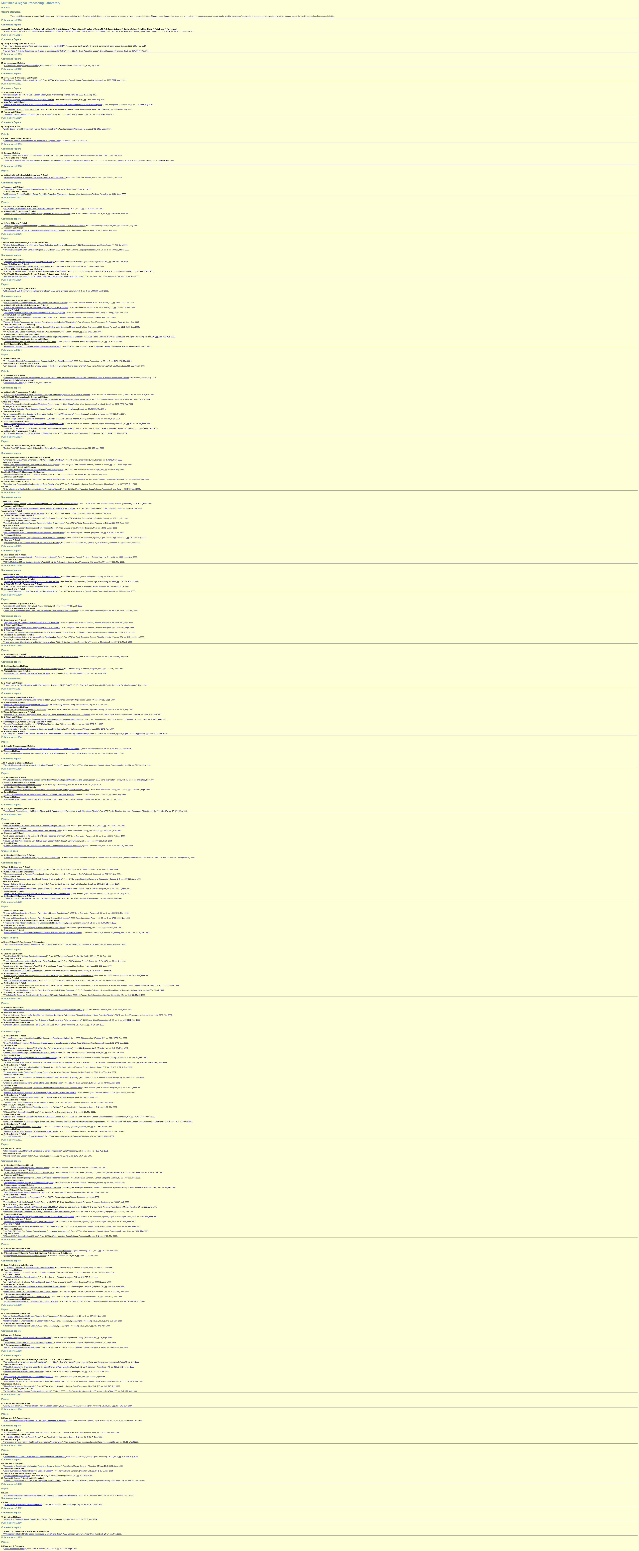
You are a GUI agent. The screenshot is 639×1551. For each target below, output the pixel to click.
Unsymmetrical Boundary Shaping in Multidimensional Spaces (28, 1183)
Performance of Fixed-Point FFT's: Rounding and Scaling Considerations (33, 1442)
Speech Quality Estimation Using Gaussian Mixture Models (27, 409)
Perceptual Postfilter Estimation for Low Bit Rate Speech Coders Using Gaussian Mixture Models (43, 327)
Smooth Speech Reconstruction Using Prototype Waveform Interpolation (33, 961)
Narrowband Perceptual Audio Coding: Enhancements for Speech (30, 557)
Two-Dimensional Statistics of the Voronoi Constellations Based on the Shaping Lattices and (44, 1010)
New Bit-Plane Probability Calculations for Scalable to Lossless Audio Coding (34, 51)
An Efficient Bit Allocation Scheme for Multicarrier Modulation (28, 433)
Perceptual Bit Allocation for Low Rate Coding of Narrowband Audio (30, 591)
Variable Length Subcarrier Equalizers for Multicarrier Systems (29, 419)
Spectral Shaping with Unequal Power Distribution (23, 1136)
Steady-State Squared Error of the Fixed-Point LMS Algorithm (28, 209)
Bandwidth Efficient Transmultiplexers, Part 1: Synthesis (26, 1025)
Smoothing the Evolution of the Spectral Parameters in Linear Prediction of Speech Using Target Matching (46, 734)
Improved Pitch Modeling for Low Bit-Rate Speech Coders (27, 673)
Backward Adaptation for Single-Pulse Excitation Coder (26, 1072)
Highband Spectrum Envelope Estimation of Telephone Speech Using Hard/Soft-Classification (41, 404)
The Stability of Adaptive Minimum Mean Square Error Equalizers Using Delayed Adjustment (40, 1495)
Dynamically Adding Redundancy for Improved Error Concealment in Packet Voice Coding (40, 322)
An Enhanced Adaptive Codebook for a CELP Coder (25, 869)
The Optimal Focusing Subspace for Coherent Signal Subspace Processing (34, 753)
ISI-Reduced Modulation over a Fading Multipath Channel (27, 1067)
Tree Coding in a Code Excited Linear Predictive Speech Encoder (30, 1432)
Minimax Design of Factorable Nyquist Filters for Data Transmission (31, 1316)
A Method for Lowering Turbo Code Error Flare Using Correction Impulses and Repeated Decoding (43, 276)
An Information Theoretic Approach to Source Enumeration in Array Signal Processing (38, 361)
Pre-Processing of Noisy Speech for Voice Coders (24, 513)
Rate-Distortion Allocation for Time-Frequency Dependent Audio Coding (32, 346)
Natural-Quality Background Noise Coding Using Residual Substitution (32, 627)
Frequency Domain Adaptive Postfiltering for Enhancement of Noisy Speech (34, 923)
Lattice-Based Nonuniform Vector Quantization (22, 1127)
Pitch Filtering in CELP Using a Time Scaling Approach (25, 956)
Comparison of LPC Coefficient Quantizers (21, 1277)
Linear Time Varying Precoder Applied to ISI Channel (25, 709)
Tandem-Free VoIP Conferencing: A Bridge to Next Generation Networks (33, 448)
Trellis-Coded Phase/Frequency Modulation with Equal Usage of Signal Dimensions (37, 1043)
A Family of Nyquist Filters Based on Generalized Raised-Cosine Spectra (33, 669)
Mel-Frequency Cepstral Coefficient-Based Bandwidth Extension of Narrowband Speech (39, 194)
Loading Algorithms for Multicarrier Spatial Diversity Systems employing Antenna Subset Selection (43, 337)
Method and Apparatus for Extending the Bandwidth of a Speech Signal (32, 141)
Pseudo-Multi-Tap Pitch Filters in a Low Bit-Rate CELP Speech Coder (31, 841)
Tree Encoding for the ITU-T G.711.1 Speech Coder (25, 95)
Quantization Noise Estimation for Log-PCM (21, 114)
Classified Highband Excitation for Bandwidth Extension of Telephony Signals (34, 312)
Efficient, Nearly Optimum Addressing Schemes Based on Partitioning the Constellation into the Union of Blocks (48, 976)
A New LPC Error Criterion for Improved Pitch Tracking (26, 705)
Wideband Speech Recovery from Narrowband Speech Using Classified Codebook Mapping (41, 504)
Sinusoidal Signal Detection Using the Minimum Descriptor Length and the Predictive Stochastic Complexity (47, 714)
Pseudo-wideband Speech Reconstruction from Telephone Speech (30, 528)
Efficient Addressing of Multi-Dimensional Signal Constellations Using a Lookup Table (37, 889)
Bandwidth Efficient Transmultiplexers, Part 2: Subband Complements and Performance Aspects (42, 1020)
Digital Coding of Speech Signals (17, 1476)
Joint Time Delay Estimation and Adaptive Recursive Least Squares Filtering (34, 928)
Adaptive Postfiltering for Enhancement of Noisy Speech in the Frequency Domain (37, 1212)
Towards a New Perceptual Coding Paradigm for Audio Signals (29, 484)
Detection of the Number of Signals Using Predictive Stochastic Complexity (34, 1117)
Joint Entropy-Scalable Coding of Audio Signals (22, 80)
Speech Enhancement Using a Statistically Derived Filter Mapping (30, 1053)
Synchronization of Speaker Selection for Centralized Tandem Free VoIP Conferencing (38, 414)
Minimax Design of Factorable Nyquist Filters (22, 1347)
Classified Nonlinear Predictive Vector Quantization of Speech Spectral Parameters (37, 765)
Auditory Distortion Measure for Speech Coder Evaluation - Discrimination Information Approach (42, 846)
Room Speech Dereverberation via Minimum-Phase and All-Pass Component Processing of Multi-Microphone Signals (51, 811)
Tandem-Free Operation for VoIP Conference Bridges (25, 474)
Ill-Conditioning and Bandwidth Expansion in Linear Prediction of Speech (32, 489)
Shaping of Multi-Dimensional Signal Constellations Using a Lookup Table (33, 1083)
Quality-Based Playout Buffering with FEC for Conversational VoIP (30, 129)
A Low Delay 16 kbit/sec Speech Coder (19, 1386)
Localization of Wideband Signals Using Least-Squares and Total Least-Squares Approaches (41, 611)
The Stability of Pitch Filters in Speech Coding (22, 1437)
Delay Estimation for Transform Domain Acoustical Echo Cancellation (31, 622)
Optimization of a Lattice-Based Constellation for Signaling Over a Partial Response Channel (41, 657)
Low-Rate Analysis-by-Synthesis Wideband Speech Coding (27, 1282)
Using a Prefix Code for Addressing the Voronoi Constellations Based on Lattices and (41, 1077)
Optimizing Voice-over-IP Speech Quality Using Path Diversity (29, 262)
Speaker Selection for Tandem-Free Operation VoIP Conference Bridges (33, 518)
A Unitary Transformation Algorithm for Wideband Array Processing (30, 1058)
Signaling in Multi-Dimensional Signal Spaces (21, 1097)
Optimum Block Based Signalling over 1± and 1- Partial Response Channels (36, 1178)
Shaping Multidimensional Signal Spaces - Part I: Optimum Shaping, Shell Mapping (36, 918)
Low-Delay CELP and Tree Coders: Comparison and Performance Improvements (36, 1231)
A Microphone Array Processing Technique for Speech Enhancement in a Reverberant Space (41, 749)
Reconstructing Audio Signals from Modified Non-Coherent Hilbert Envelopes (34, 230)
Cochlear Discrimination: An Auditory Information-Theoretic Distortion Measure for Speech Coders (43, 1088)
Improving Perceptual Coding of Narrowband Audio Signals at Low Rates (33, 637)
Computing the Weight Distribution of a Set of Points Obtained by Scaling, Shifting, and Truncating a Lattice (46, 790)
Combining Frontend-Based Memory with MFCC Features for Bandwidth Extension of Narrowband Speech (47, 160)
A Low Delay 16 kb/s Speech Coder (18, 1156)
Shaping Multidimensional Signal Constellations (22, 1197)
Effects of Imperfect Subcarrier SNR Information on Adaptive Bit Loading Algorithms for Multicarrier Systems (47, 394)
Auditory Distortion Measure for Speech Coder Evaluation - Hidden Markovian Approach (39, 794)
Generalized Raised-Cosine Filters (18, 606)
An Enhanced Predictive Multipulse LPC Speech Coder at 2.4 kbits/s (31, 1207)
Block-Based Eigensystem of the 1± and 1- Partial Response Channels (34, 836)
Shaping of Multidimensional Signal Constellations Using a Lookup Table (32, 831)
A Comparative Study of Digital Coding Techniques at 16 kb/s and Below (32, 1534)
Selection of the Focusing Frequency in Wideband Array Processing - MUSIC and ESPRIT (40, 1092)
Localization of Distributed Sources (18, 966)
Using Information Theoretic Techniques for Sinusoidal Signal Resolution (33, 729)
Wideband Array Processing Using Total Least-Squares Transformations (33, 879)
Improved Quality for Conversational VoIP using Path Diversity (29, 100)
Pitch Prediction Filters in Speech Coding (20, 1326)
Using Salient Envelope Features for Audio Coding (24, 189)
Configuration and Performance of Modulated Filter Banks (27, 1297)
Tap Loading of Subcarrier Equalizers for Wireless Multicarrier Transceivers (34, 177)
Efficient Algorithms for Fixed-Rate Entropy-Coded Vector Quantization (32, 857)
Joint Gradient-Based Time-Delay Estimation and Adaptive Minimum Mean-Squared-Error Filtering (43, 932)
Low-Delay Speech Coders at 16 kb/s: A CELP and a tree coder (29, 1272)
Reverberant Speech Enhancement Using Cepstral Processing (29, 1222)
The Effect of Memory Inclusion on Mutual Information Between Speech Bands (35, 271)
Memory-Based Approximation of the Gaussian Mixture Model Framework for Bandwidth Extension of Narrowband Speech (53, 105)
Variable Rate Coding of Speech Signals (20, 1519)
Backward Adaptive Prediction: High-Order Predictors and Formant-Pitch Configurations (39, 1217)
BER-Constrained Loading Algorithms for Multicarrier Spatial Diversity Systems (35, 303)
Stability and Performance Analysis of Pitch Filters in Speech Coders (31, 1406)
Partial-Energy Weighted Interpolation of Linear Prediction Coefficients (32, 577)
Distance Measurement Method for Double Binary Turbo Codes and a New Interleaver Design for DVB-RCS (47, 399)
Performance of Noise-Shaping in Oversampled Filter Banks (28, 317)
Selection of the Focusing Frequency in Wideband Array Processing (31, 1131)
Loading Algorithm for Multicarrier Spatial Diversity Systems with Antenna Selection (37, 214)
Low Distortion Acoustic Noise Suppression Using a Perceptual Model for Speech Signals (39, 508)
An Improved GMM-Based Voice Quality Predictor (24, 332)
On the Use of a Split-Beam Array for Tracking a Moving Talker (29, 1172)
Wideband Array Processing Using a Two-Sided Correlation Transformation (34, 799)
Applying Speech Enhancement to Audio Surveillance (25, 1256)
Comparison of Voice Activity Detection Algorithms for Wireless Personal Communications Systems (43, 719)
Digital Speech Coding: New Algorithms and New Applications (28, 1342)
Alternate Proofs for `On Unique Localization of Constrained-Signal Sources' (34, 826)
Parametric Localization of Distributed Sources (22, 785)
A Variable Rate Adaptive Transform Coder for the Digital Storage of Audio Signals (36, 1367)
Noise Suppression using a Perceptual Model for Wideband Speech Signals (34, 533)
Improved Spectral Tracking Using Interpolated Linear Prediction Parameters (34, 538)
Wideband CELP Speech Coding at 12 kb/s (21, 1112)
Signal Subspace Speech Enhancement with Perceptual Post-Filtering (32, 542)
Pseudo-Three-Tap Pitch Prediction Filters (21, 980)
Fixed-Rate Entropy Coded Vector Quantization (23, 971)
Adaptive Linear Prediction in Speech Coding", (22, 1202)
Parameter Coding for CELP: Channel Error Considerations (27, 1338)
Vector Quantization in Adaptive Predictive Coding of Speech (28, 1471)
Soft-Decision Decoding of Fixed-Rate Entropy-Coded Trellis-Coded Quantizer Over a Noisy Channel (44, 366)
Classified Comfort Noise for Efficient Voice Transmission (27, 266)
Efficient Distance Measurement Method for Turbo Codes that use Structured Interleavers (40, 245)
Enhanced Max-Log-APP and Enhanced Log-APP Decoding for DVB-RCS (33, 460)
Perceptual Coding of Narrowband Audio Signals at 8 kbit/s (27, 700)
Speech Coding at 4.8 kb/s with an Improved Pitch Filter (26, 884)
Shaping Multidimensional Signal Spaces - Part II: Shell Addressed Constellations (36, 913)
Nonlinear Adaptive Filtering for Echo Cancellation (23, 1372)
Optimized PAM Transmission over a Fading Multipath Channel (29, 1102)
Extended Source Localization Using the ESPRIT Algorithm (27, 724)
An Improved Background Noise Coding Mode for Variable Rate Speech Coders (36, 632)
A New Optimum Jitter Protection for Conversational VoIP (26, 155)
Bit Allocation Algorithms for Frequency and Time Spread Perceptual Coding (34, 424)
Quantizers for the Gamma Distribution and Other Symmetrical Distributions (34, 1457)
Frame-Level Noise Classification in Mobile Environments (27, 642)
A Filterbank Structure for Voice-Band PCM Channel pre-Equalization (31, 582)
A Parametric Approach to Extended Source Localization (26, 874)
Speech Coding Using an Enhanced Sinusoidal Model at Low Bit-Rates (32, 1107)
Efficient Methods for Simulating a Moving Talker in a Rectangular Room (32, 1187)
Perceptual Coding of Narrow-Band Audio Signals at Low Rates (29, 250)
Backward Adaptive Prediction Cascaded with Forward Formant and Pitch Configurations (39, 1062)
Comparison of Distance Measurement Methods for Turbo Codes (30, 342)
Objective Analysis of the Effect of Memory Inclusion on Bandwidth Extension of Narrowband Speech (44, 226)
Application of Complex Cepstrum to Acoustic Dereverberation (29, 1267)
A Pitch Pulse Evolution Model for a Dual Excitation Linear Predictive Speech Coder (37, 894)
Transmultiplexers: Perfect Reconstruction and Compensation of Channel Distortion (37, 1251)
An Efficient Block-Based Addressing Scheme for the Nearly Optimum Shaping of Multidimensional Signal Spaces (49, 780)
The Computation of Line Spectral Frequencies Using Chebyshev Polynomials (35, 1420)
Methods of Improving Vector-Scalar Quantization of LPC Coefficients (31, 1226)
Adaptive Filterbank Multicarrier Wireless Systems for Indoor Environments (34, 523)
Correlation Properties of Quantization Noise (21, 109)
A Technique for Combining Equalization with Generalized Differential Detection (35, 995)
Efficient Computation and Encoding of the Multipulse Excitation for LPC (32, 1480)
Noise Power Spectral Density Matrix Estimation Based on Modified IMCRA (34, 46)
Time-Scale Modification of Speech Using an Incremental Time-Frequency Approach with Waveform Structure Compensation (54, 1122)
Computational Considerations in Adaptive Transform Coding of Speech (32, 1466)
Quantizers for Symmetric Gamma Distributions (23, 1505)
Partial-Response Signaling (14, 1549)
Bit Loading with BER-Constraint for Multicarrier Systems (26, 291)
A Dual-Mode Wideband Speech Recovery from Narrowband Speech (31, 465)
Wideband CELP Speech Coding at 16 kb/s (21, 1236)
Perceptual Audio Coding (13, 383)
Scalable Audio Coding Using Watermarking (21, 66)
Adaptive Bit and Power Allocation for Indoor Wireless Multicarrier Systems (33, 469)
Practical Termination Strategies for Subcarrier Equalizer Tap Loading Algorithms (36, 308)
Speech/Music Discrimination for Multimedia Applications (26, 586)
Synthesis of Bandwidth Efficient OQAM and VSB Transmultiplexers (31, 1301)
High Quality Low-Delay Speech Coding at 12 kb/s (24, 944)
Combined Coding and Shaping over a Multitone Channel (26, 1168)
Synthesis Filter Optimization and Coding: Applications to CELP (29, 1391)
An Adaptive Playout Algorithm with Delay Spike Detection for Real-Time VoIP (34, 479)
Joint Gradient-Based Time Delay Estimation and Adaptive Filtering (30, 1292)
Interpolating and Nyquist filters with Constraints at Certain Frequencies (32, 1151)
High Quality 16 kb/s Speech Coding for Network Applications (28, 1377)
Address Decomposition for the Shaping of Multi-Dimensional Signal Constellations (37, 1038)
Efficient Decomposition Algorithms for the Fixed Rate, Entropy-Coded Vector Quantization (40, 990)
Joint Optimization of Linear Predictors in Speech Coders (26, 1321)
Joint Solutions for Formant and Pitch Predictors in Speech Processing (32, 1381)
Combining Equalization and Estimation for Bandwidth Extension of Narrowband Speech (39, 428)
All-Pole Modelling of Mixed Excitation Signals (22, 562)
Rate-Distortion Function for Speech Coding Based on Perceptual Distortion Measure (38, 1048)
